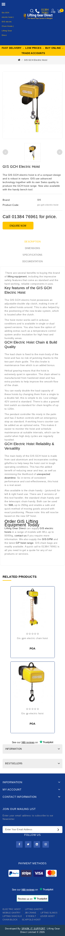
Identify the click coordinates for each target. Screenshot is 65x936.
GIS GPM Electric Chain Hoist (32, 638)
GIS (39, 200)
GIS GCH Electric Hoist (35, 60)
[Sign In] (53, 11)
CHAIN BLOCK (10, 919)
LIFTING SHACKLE (12, 916)
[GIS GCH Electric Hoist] (32, 105)
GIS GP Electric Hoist (32, 713)
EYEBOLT (31, 916)
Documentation (32, 261)
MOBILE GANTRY (11, 913)
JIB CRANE (30, 913)
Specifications (32, 255)
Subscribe (59, 829)
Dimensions (32, 248)
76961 (45, 12)
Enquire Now (18, 225)
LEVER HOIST (47, 916)
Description (32, 241)
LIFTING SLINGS (49, 913)
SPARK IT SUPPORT (33, 928)
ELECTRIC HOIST (12, 909)
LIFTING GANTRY (34, 909)
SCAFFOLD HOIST (31, 919)
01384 (45, 9)
